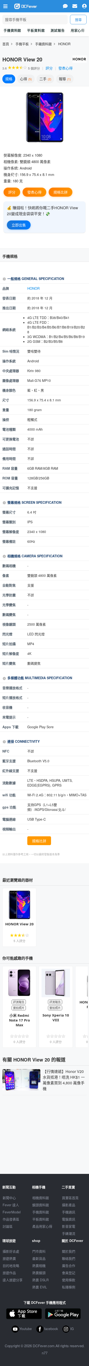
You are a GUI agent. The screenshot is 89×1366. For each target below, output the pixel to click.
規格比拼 (60, 191)
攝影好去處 (11, 1251)
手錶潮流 (68, 1233)
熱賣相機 (39, 1265)
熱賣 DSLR (40, 1279)
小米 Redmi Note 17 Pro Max (19, 1020)
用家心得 (78, 30)
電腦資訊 (68, 1219)
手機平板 (22, 43)
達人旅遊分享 (13, 1279)
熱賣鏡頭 (39, 1272)
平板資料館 (36, 30)
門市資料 (39, 1251)
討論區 (8, 1226)
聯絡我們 (68, 1258)
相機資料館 (40, 1197)
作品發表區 (11, 1219)
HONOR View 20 (19, 924)
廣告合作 (68, 1265)
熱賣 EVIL (39, 1287)
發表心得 (65, 67)
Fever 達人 (11, 1204)
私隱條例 (68, 1287)
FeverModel (12, 1212)
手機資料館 (12, 30)
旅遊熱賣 (9, 1258)
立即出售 (19, 224)
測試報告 (58, 30)
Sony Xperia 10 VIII (55, 1017)
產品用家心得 (42, 1226)
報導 (64, 78)
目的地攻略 (11, 1265)
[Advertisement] (44, 1133)
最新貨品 (39, 1258)
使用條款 (68, 1279)
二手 (44, 78)
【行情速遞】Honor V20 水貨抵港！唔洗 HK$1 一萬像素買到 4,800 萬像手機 (64, 1080)
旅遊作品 (9, 1272)
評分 (49, 67)
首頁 (5, 43)
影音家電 (68, 1226)
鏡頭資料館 (40, 1204)
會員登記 (68, 1272)
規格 (8, 78)
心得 (25, 78)
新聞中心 (9, 1197)
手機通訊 (68, 1212)
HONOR (64, 43)
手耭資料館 (43, 43)
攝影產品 (68, 1204)
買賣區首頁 (70, 1197)
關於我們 (68, 1251)
